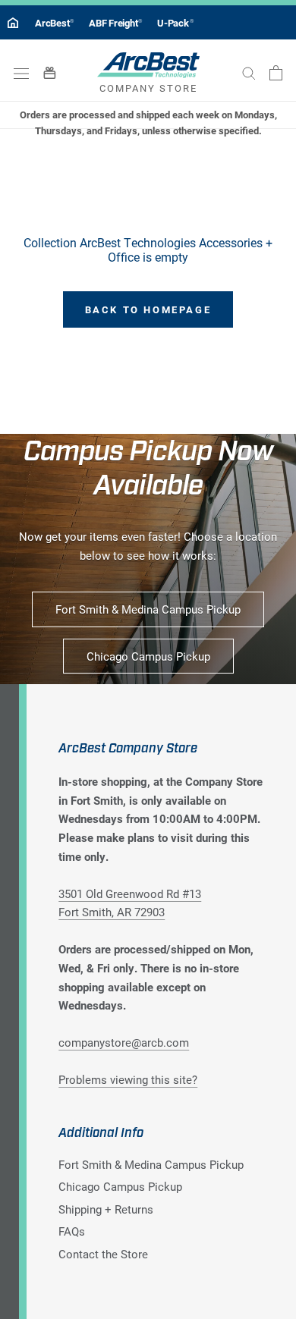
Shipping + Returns (105, 1209)
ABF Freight (115, 23)
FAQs (71, 1231)
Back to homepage (148, 309)
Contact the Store (103, 1253)
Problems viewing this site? (127, 1079)
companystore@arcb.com (123, 1042)
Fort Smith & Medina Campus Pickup (148, 609)
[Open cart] (275, 72)
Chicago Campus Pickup (148, 656)
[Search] (249, 73)
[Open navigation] (21, 72)
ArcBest (54, 23)
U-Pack (175, 23)
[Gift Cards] (50, 72)
